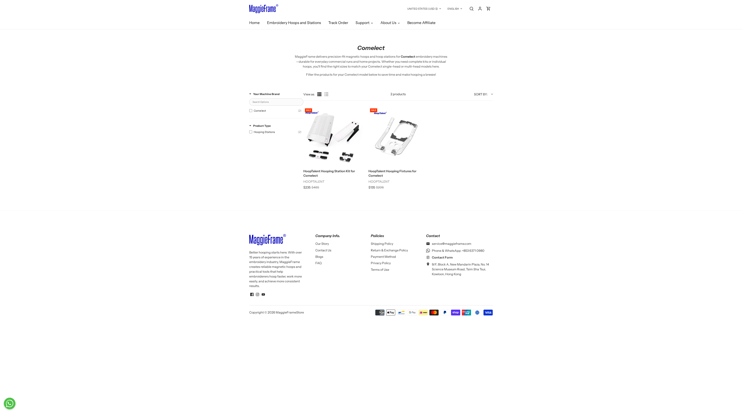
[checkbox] (275, 111)
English (453, 8)
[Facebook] (252, 294)
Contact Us (323, 250)
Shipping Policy (382, 244)
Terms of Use (380, 270)
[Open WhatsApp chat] (9, 403)
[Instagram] (257, 294)
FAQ (318, 263)
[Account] (480, 8)
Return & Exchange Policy (389, 250)
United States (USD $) (422, 8)
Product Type (262, 126)
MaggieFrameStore (290, 312)
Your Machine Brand (266, 94)
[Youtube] (263, 294)
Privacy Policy (381, 263)
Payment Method (383, 257)
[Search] (471, 8)
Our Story (322, 244)
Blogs (319, 257)
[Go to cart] (488, 8)
